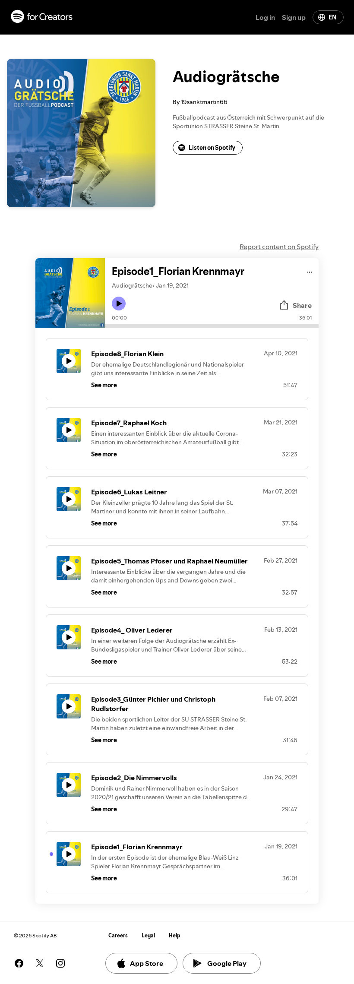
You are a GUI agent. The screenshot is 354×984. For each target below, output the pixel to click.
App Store (146, 963)
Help (174, 935)
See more (104, 385)
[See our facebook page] (19, 963)
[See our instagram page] (60, 963)
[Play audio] (309, 271)
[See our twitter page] (40, 963)
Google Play (227, 963)
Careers (118, 935)
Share (302, 305)
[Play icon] (119, 303)
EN (332, 17)
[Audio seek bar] (212, 326)
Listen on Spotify (212, 147)
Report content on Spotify (279, 246)
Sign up (294, 17)
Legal (148, 935)
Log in (265, 17)
